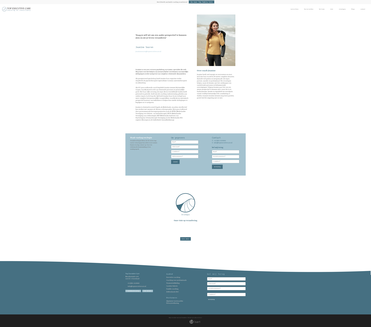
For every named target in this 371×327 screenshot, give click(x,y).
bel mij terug (217, 166)
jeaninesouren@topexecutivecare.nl (148, 51)
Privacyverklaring (172, 303)
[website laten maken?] (194, 321)
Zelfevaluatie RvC (172, 292)
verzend (175, 162)
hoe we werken (308, 9)
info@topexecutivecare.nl (137, 286)
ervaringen (342, 9)
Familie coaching (172, 289)
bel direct (147, 291)
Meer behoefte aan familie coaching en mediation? (184, 2)
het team (321, 9)
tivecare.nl (228, 143)
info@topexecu (219, 143)
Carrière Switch (171, 286)
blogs (353, 9)
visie (331, 9)
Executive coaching (173, 277)
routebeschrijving (133, 291)
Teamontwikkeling (173, 283)
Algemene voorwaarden (174, 301)
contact (362, 9)
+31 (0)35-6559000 (133, 283)
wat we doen (294, 9)
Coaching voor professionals (176, 280)
